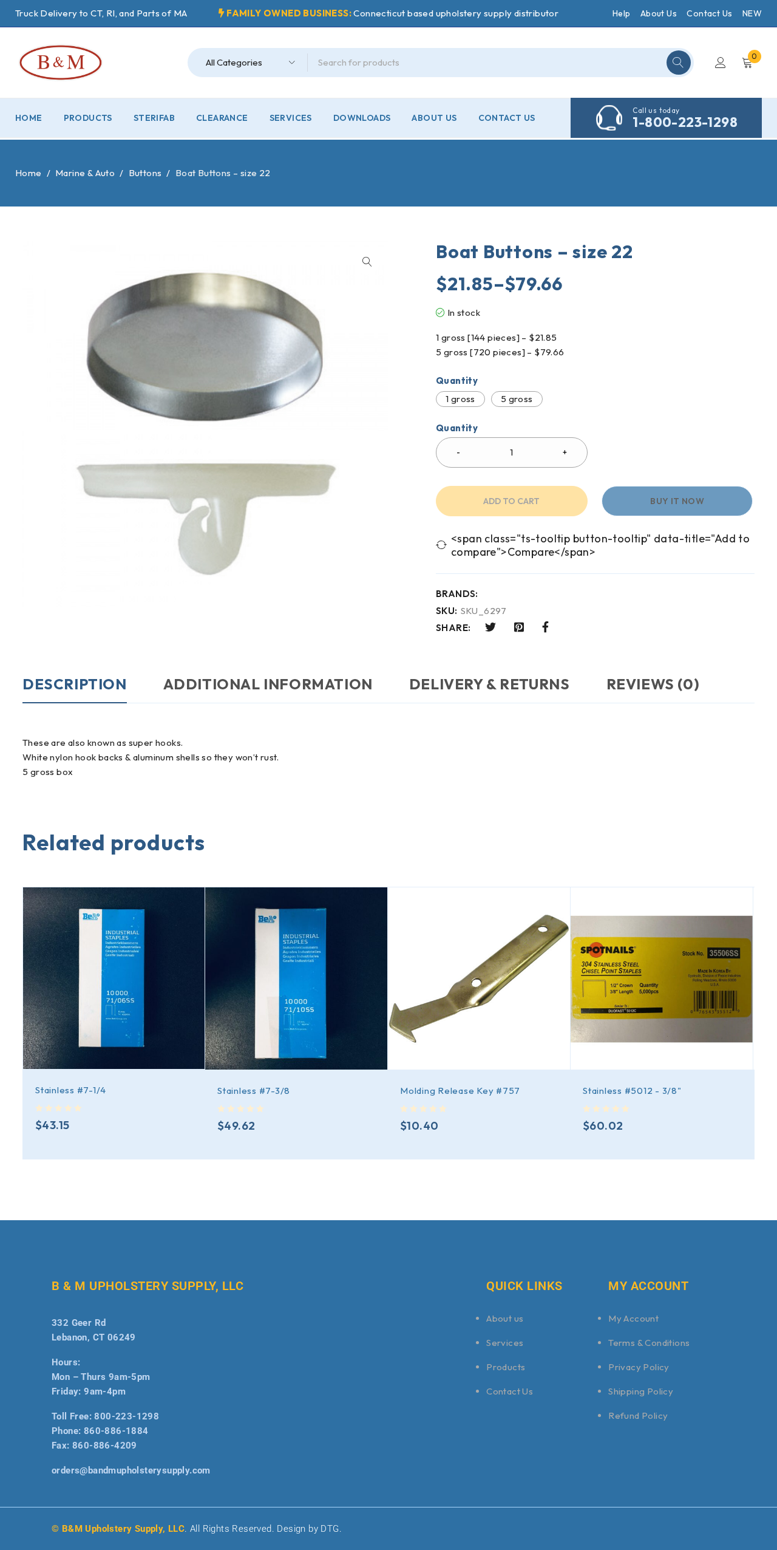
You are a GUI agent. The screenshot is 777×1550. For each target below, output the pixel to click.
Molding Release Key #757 (460, 1090)
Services (504, 1342)
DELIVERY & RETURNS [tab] (489, 684)
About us (504, 1318)
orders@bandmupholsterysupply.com (131, 1470)
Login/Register (720, 62)
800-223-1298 (126, 1416)
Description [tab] (74, 684)
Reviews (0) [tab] (653, 684)
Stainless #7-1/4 (70, 1090)
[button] (367, 262)
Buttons (145, 173)
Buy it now (677, 501)
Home (28, 173)
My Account (633, 1318)
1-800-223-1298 (685, 122)
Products (505, 1367)
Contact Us (709, 13)
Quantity (457, 381)
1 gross (460, 399)
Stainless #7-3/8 (253, 1090)
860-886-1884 (116, 1430)
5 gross (517, 399)
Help (621, 13)
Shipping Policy (640, 1391)
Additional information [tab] (268, 684)
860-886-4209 (104, 1445)
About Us (658, 13)
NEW (752, 13)
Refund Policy (638, 1415)
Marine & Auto (85, 173)
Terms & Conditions (649, 1342)
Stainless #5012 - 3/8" (632, 1090)
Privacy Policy (639, 1367)
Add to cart (511, 501)
